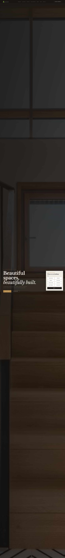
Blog (41, 1)
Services (28, 1)
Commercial (58, 282)
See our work (7, 291)
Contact (44, 1)
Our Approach (33, 1)
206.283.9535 (15, 291)
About (38, 1)
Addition (51, 280)
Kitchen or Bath (51, 282)
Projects (19, 1)
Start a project (58, 1)
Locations (24, 1)
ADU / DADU (58, 280)
